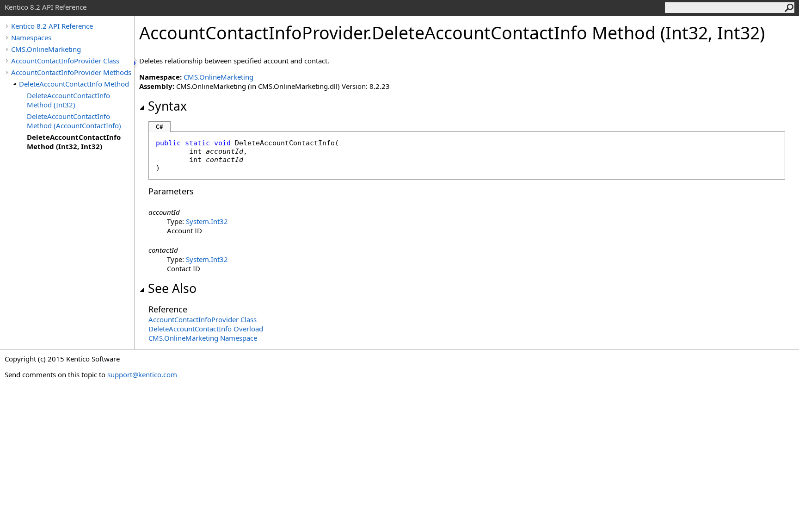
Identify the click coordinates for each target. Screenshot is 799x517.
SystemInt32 (207, 221)
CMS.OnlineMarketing (46, 49)
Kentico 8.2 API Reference (52, 26)
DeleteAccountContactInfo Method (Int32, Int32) (74, 141)
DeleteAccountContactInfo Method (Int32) (68, 100)
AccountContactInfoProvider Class (65, 60)
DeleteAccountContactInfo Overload (205, 328)
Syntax (167, 106)
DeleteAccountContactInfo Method (74, 83)
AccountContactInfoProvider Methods (71, 72)
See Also (172, 288)
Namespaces (31, 37)
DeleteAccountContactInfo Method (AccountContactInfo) (74, 121)
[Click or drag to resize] (136, 63)
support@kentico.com (142, 374)
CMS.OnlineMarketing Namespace (202, 338)
